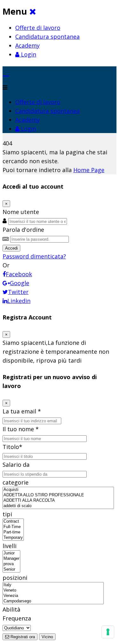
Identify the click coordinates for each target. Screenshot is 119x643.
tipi (7, 514)
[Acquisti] (58, 489)
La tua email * (22, 411)
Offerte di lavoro (37, 27)
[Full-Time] (13, 527)
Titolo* (12, 447)
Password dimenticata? (34, 256)
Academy (27, 45)
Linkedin (18, 301)
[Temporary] (13, 537)
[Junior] (11, 553)
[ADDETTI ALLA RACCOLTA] (58, 500)
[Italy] (53, 585)
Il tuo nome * (21, 429)
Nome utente (21, 212)
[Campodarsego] (53, 601)
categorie (16, 482)
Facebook (19, 274)
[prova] (11, 564)
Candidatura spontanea (47, 36)
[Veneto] (53, 590)
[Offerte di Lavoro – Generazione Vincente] (6, 70)
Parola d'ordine (23, 229)
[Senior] (11, 569)
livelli (10, 546)
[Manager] (11, 558)
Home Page (88, 170)
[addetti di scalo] (58, 506)
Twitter (18, 292)
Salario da (16, 464)
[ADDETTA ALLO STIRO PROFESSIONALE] (58, 495)
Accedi (11, 248)
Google (19, 283)
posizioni (15, 577)
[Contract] (13, 521)
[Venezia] (53, 596)
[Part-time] (13, 532)
